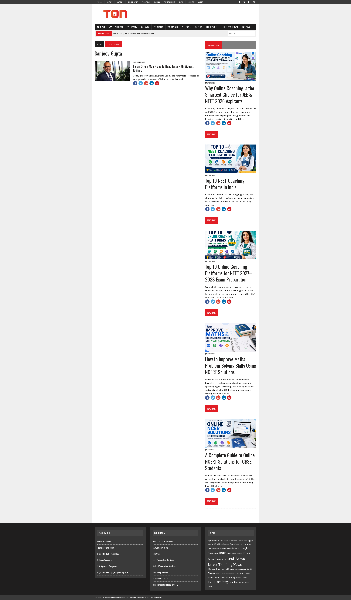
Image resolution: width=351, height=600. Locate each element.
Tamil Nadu (219, 577)
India (223, 553)
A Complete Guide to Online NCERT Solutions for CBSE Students (230, 461)
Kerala (220, 559)
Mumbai (230, 569)
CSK (209, 548)
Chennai (247, 544)
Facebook (228, 548)
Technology (231, 577)
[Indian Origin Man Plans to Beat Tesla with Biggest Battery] (112, 78)
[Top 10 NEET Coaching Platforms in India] (230, 171)
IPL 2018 (246, 553)
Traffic (244, 578)
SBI (236, 574)
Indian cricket (231, 553)
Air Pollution (225, 541)
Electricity (220, 548)
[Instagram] (254, 2)
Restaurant (230, 574)
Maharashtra (214, 569)
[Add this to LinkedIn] (151, 83)
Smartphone (244, 573)
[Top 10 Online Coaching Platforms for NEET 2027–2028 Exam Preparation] (230, 257)
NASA (249, 569)
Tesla (239, 578)
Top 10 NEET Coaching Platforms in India (224, 183)
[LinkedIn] (249, 2)
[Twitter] (244, 2)
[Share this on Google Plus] (146, 83)
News (211, 573)
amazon (234, 541)
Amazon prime (242, 541)
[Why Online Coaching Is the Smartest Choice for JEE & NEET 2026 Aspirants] (230, 78)
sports (210, 578)
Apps (209, 544)
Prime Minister (221, 574)
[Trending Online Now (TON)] (175, 14)
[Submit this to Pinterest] (157, 83)
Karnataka (213, 559)
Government (213, 553)
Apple (250, 540)
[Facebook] (239, 2)
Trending (221, 582)
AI (219, 540)
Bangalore (234, 544)
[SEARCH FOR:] (241, 33)
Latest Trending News (225, 564)
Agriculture (212, 540)
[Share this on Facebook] (135, 83)
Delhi (214, 548)
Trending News (236, 582)
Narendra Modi (240, 569)
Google (244, 548)
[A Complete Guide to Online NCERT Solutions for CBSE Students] (230, 445)
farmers (235, 548)
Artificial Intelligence (220, 544)
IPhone (239, 553)
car (241, 544)
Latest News (234, 558)
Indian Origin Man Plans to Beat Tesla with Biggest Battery (163, 68)
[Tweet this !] (140, 83)
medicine (224, 569)
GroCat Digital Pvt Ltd (153, 597)
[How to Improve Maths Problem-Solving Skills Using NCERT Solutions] (230, 349)
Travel (211, 582)
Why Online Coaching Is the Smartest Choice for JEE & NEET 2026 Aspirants (229, 94)
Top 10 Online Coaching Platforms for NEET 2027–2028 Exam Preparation (228, 273)
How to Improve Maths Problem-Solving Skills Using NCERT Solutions (230, 365)
